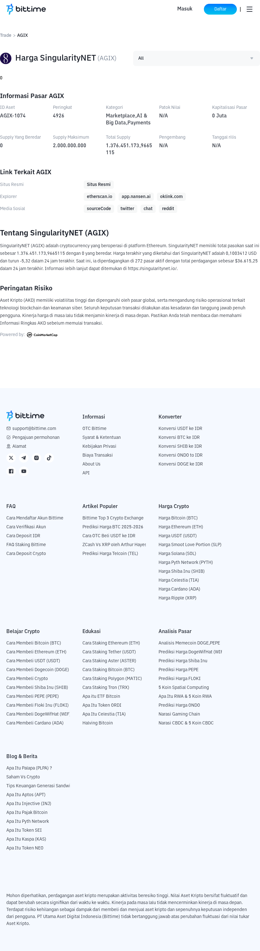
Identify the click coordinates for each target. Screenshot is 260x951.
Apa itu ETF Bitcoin (101, 696)
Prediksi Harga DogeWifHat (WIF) (192, 652)
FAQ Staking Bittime (26, 545)
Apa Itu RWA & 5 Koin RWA (185, 696)
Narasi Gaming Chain (179, 714)
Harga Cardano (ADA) (179, 589)
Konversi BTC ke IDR (179, 437)
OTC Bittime (94, 428)
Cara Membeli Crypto (27, 679)
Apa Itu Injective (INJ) (28, 804)
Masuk (184, 9)
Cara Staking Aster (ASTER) (109, 661)
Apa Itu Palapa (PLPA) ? (29, 768)
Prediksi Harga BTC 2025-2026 (112, 527)
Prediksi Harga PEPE (178, 670)
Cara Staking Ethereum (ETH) (111, 643)
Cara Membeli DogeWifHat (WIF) (38, 714)
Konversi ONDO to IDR (181, 455)
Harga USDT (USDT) (178, 536)
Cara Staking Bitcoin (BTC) (108, 670)
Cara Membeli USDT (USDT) (33, 661)
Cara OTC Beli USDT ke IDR (108, 536)
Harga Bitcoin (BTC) (178, 518)
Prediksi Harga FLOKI (180, 679)
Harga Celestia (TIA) (179, 580)
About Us (91, 464)
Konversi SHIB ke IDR (180, 446)
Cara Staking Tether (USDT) (109, 652)
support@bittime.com (34, 428)
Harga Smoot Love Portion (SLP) (190, 545)
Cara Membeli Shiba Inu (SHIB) (37, 687)
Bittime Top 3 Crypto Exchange (113, 518)
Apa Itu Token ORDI (101, 705)
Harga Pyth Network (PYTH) (186, 562)
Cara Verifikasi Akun (26, 527)
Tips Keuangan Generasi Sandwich (40, 786)
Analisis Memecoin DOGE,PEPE (189, 643)
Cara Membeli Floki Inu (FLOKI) (37, 705)
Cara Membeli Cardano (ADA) (35, 723)
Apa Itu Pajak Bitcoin (27, 812)
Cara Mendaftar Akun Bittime (34, 518)
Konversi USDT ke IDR (180, 428)
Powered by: (13, 335)
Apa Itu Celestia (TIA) (104, 714)
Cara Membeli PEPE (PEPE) (32, 696)
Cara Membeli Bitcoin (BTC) (33, 643)
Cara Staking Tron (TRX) (105, 687)
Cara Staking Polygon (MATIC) (112, 679)
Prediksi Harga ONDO (179, 705)
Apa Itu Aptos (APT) (26, 795)
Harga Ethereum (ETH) (181, 527)
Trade (5, 35)
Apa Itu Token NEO (24, 848)
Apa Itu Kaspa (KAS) (26, 839)
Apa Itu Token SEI (24, 830)
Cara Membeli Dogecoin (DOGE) (37, 670)
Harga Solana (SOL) (177, 553)
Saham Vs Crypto (23, 777)
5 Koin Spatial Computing (184, 687)
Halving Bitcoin (97, 723)
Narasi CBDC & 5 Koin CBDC (186, 723)
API (86, 473)
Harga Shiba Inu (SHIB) (182, 571)
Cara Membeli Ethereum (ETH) (36, 652)
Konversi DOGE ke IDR (181, 464)
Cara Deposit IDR (23, 536)
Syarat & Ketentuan (101, 437)
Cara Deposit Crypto (26, 553)
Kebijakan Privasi (99, 446)
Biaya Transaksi (97, 455)
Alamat (19, 446)
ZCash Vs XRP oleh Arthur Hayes (114, 545)
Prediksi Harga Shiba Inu (183, 661)
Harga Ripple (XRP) (178, 598)
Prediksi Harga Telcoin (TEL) (110, 553)
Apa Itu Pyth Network (27, 821)
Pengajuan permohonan (36, 437)
